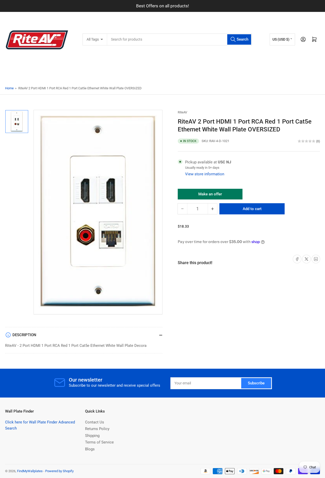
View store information (204, 174)
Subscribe (256, 383)
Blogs (90, 449)
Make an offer (210, 195)
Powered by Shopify (59, 471)
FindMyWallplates (30, 471)
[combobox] (179, 39)
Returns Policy (97, 428)
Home (9, 88)
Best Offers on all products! (162, 5)
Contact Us (94, 422)
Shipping (92, 435)
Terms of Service (99, 442)
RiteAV (182, 112)
